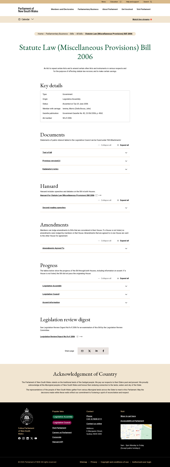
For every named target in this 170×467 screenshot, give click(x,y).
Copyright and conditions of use (115, 462)
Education (114, 2)
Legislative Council (51, 294)
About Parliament (110, 9)
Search (146, 2)
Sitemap (83, 462)
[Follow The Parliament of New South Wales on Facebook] (19, 438)
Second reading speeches (54, 208)
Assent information (51, 302)
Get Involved (127, 9)
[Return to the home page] (28, 9)
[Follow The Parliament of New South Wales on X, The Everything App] (31, 438)
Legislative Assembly (52, 286)
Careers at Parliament (62, 432)
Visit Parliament (143, 9)
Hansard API (57, 442)
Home (41, 34)
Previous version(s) (51, 161)
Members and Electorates (62, 9)
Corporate (56, 437)
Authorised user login (141, 462)
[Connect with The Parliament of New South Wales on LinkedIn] (27, 438)
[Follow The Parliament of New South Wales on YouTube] (36, 438)
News (104, 2)
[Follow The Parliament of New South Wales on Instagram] (23, 438)
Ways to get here (128, 416)
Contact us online (94, 424)
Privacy (94, 462)
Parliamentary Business (88, 9)
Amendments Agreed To (53, 248)
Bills (72, 34)
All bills (79, 34)
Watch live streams (141, 19)
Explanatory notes (50, 169)
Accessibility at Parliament (132, 421)
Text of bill (47, 152)
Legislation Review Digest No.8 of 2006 (57, 336)
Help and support (132, 2)
